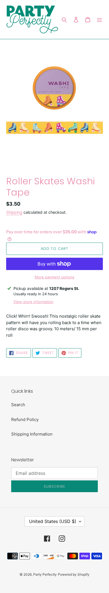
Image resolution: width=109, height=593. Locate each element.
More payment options (54, 277)
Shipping (14, 212)
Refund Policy (25, 419)
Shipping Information (32, 434)
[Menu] (99, 19)
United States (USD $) (52, 521)
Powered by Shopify (73, 574)
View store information (33, 301)
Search (18, 404)
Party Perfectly (45, 574)
